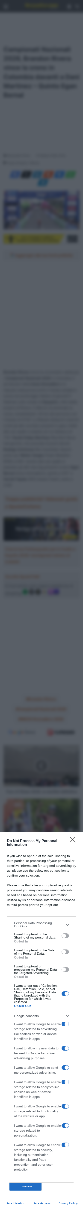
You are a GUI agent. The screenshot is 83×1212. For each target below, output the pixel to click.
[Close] (74, 841)
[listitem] (41, 924)
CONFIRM (26, 1186)
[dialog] (41, 1022)
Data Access (41, 1203)
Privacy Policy (68, 1203)
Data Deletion (15, 1203)
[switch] (65, 935)
